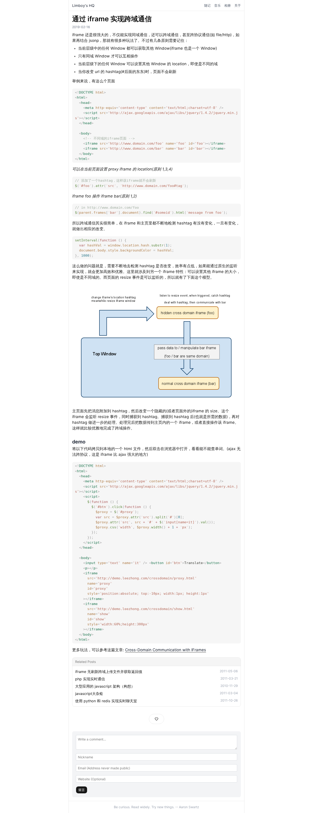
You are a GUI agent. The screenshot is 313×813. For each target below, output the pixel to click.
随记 (207, 5)
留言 (81, 790)
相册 (227, 5)
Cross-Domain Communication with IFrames (165, 650)
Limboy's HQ (83, 5)
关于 (237, 5)
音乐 (217, 5)
